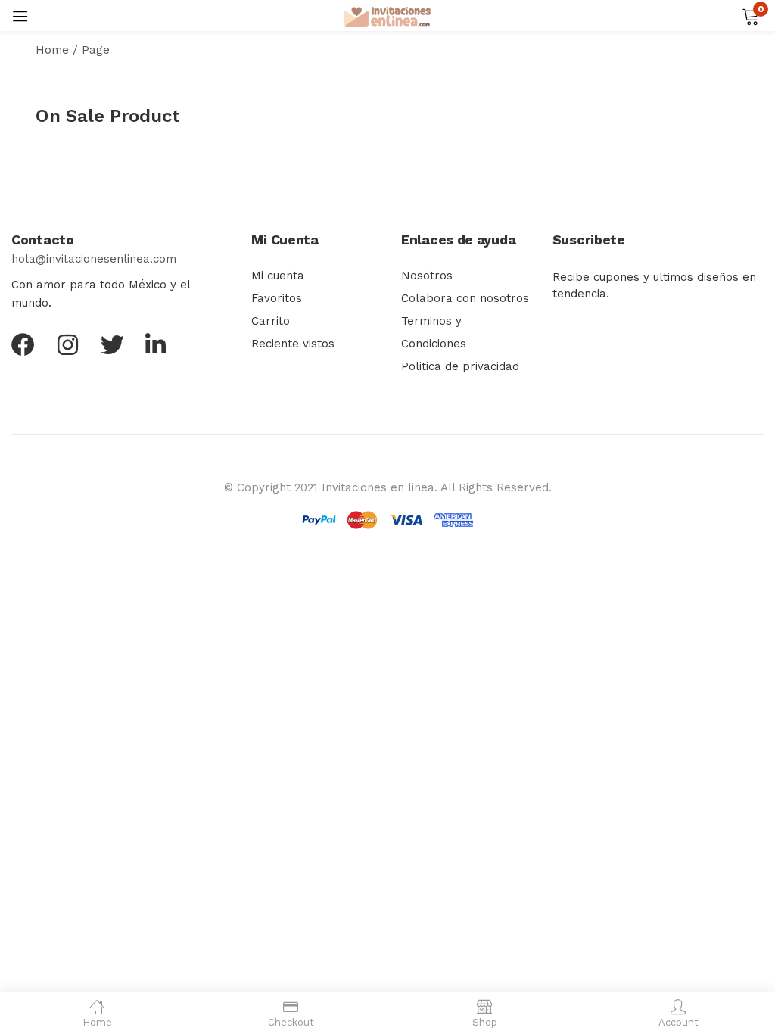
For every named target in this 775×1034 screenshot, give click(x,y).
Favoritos (276, 298)
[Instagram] (67, 345)
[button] (750, 15)
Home (52, 50)
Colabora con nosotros (465, 298)
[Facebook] (23, 345)
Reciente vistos (293, 343)
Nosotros (427, 275)
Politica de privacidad (460, 366)
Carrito (270, 321)
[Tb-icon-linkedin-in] (157, 345)
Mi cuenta (277, 275)
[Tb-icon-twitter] (112, 345)
